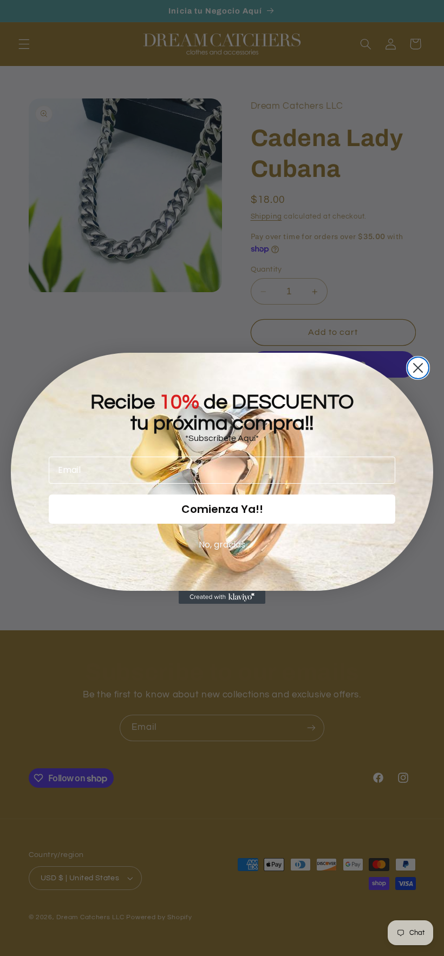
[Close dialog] (418, 368)
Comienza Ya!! (222, 509)
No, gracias (222, 544)
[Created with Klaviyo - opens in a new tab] (222, 597)
